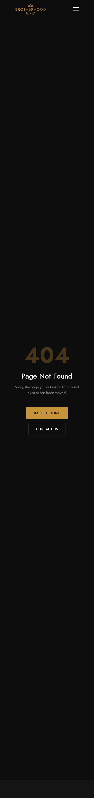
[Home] (37, 9)
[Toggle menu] (76, 9)
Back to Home (47, 413)
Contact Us (47, 429)
